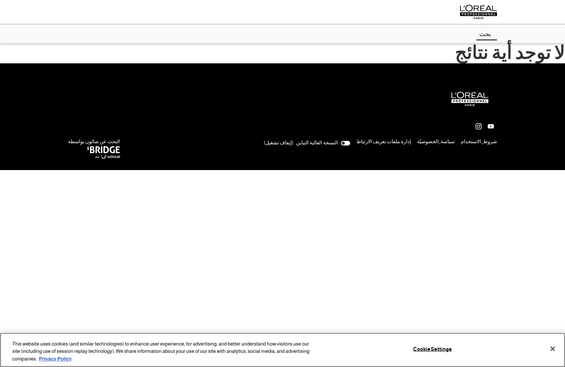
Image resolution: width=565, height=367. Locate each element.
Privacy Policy (55, 359)
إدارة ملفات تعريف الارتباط (383, 141)
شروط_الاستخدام (479, 142)
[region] (282, 350)
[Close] (552, 348)
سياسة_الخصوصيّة (436, 142)
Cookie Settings (432, 349)
